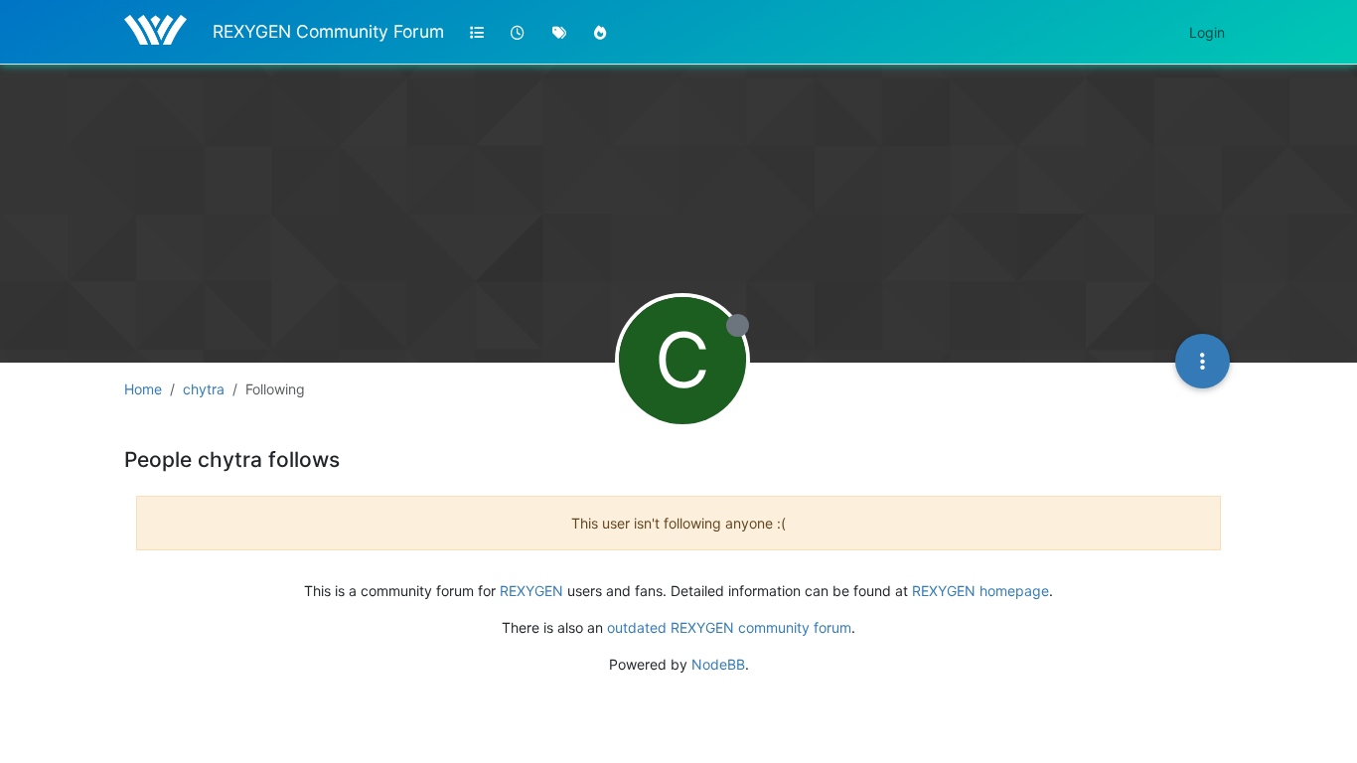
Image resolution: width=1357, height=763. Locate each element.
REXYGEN (531, 590)
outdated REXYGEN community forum (729, 627)
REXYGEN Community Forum (328, 31)
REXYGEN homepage (980, 590)
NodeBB (718, 664)
